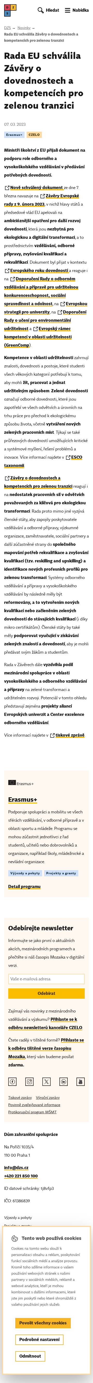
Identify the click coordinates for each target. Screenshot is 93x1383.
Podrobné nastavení (39, 1339)
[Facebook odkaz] (12, 1082)
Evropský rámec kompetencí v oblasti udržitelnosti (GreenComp (38, 337)
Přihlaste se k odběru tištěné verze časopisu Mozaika (46, 1048)
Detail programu (24, 886)
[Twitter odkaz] (46, 1082)
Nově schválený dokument (37, 187)
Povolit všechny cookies (43, 1323)
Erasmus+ (14, 135)
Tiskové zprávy (20, 1097)
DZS (7, 28)
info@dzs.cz (16, 1167)
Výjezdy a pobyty (25, 873)
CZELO (34, 135)
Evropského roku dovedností (39, 270)
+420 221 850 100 (21, 1176)
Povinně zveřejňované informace (34, 1105)
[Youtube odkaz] (80, 1082)
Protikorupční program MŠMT (32, 1112)
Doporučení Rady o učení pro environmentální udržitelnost (45, 320)
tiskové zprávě (70, 735)
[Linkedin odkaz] (63, 1082)
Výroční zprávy (48, 1097)
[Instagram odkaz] (29, 1082)
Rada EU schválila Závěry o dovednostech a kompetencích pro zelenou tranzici (41, 37)
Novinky (24, 28)
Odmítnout (30, 1356)
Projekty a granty (61, 873)
